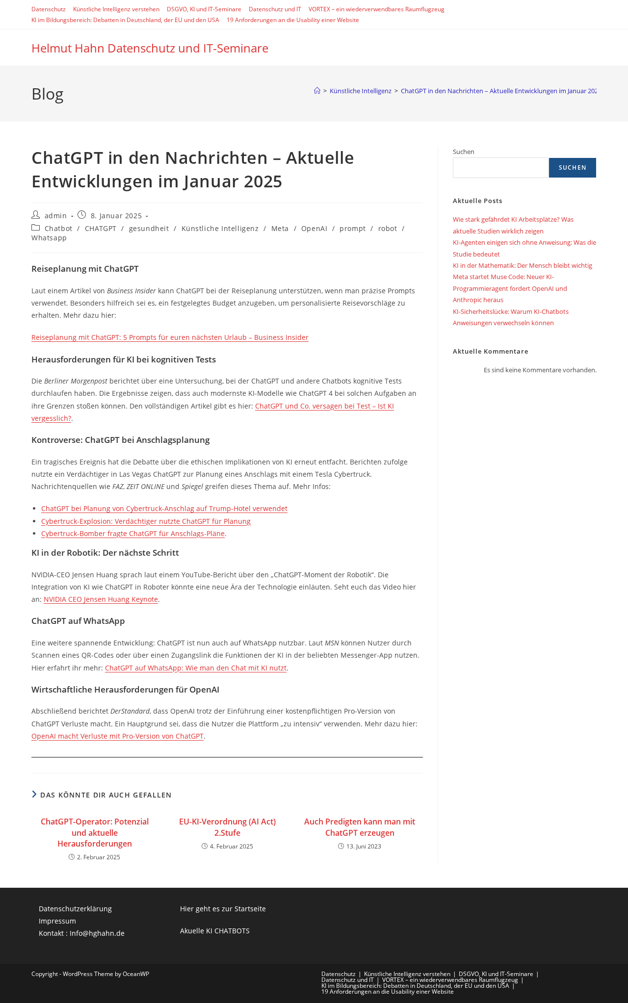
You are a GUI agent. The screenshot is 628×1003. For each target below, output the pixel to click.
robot (387, 228)
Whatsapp (49, 237)
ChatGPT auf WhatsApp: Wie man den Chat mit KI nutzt (196, 667)
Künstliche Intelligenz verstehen (116, 9)
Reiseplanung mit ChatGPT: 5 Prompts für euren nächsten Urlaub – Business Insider (170, 337)
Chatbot (59, 228)
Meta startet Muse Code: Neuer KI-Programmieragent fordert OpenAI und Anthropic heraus (510, 288)
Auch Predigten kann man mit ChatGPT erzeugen (359, 827)
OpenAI (314, 228)
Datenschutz (48, 9)
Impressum (57, 921)
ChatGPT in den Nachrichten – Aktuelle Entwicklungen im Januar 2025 (501, 90)
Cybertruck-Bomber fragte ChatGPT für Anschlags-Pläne (133, 533)
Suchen (463, 151)
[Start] (317, 90)
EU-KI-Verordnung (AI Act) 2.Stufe (227, 827)
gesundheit (149, 228)
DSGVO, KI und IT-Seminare (204, 9)
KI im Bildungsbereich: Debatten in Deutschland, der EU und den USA (125, 20)
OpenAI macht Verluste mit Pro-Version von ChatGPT (117, 736)
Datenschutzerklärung (75, 908)
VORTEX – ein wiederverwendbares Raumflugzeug (377, 9)
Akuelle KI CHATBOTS (215, 930)
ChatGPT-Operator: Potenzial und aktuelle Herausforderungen (95, 832)
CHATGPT (101, 228)
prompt (353, 228)
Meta (280, 228)
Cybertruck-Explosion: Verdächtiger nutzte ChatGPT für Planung (146, 521)
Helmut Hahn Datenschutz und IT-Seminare (149, 48)
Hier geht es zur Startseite (223, 908)
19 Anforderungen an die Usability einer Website (293, 20)
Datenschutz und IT (275, 9)
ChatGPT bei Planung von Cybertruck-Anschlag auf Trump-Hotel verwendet (164, 508)
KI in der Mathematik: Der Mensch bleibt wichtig (522, 265)
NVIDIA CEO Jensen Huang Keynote (101, 599)
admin (56, 215)
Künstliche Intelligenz (220, 228)
